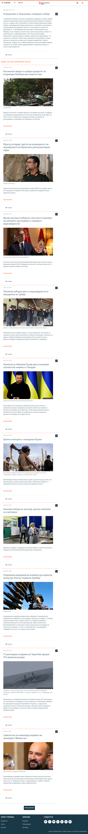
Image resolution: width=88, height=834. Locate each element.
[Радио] (82, 3)
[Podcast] (66, 821)
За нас (3, 824)
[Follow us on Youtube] (53, 821)
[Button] (9, 55)
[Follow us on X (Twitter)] (49, 821)
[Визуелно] (77, 3)
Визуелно (25, 821)
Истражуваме (27, 824)
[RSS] (62, 821)
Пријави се (4, 821)
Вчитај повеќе (29, 808)
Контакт (3, 827)
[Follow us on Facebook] (45, 821)
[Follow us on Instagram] (57, 821)
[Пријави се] (70, 821)
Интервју (25, 827)
